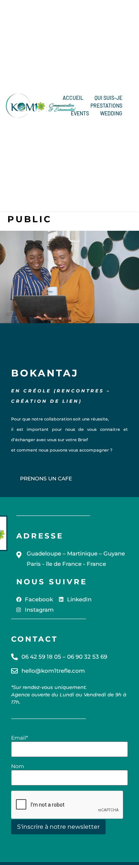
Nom (17, 766)
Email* (19, 737)
